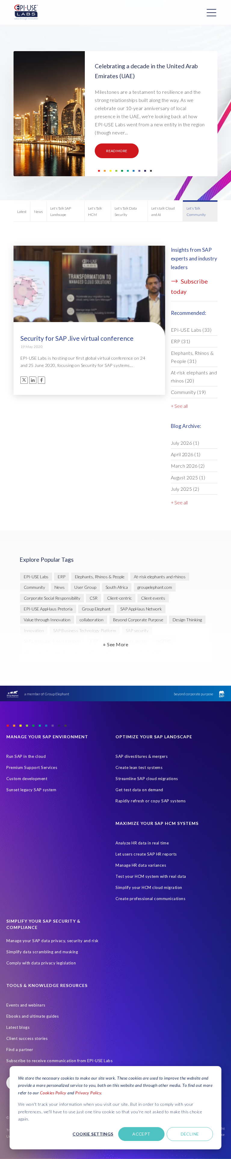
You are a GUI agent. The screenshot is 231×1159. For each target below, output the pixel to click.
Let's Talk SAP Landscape (60, 211)
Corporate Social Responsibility (52, 598)
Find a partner (19, 1049)
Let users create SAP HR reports (146, 854)
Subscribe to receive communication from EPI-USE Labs (59, 1060)
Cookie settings (92, 1133)
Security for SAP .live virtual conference (77, 338)
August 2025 (188, 477)
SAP (90, 651)
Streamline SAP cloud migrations (147, 778)
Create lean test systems (139, 767)
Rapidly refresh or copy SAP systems (151, 800)
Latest (21, 211)
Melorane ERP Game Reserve (50, 651)
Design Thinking (187, 619)
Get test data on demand (139, 789)
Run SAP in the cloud (26, 756)
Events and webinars (25, 1005)
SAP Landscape (117, 651)
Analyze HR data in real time (142, 843)
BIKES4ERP (151, 651)
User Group (85, 587)
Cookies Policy (53, 1092)
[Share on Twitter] (24, 380)
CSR (93, 598)
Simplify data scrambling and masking (42, 951)
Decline (190, 1133)
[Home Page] (26, 12)
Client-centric (119, 598)
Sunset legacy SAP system (31, 789)
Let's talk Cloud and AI (163, 211)
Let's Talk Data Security (126, 211)
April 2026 (186, 454)
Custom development (26, 778)
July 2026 (185, 443)
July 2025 (185, 489)
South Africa (117, 587)
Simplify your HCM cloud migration (149, 887)
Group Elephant (96, 608)
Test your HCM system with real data (151, 876)
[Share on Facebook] (41, 380)
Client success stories (27, 1038)
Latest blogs (17, 1027)
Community (188, 392)
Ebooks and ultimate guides (32, 1016)
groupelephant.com (154, 587)
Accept (141, 1133)
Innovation (34, 630)
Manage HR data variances (141, 865)
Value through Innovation (47, 619)
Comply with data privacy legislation (41, 963)
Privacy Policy (88, 1092)
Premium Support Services (31, 767)
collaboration (91, 619)
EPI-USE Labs (191, 330)
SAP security (137, 630)
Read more (116, 151)
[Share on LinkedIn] (32, 380)
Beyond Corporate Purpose (138, 619)
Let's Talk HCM (95, 211)
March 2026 (188, 466)
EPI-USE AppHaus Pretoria (48, 608)
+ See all (179, 406)
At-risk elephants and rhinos (194, 376)
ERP (180, 341)
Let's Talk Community (196, 211)
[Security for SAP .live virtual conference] (89, 309)
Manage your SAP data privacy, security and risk (52, 940)
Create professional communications (150, 898)
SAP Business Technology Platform (84, 630)
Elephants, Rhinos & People (192, 357)
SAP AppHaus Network (141, 608)
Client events (153, 598)
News (38, 211)
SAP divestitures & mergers (142, 756)
